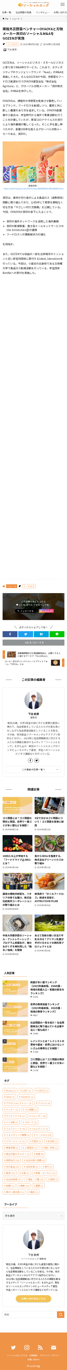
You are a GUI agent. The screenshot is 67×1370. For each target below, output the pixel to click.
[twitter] (36, 760)
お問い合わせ (33, 1359)
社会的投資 (14, 1179)
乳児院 (53, 1141)
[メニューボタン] (62, 4)
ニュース (11, 586)
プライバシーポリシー (50, 1355)
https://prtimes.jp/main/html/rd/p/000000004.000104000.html (33, 188)
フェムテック (39, 1128)
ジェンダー (38, 1115)
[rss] (40, 1348)
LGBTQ (42, 1090)
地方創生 (12, 1166)
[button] (10, 634)
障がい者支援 (15, 1192)
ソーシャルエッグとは (17, 1355)
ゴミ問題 (31, 1109)
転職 (10, 1185)
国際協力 (12, 1160)
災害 (25, 1172)
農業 (24, 1185)
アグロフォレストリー (18, 1103)
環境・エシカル (45, 1172)
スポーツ (31, 1122)
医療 (40, 1153)
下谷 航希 (33, 713)
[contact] (54, 1348)
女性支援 (32, 1166)
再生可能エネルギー (17, 1153)
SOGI (10, 1096)
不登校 (36, 1141)
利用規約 (33, 1355)
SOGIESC (27, 1096)
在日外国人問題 (35, 1160)
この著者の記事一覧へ (33, 769)
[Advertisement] (33, 427)
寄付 (48, 1166)
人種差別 (31, 1147)
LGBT (26, 1090)
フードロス (12, 44)
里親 (39, 1185)
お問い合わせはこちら (33, 1298)
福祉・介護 (36, 1179)
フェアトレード (15, 1128)
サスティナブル (15, 1115)
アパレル (44, 1103)
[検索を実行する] (60, 1314)
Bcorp (11, 1090)
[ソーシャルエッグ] (33, 4)
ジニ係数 (12, 1122)
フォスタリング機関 (17, 1134)
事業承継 (12, 1147)
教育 (10, 1172)
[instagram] (27, 1348)
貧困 (54, 1179)
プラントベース (15, 1141)
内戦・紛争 (50, 1147)
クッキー (12, 1109)
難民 (34, 1192)
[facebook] (30, 760)
